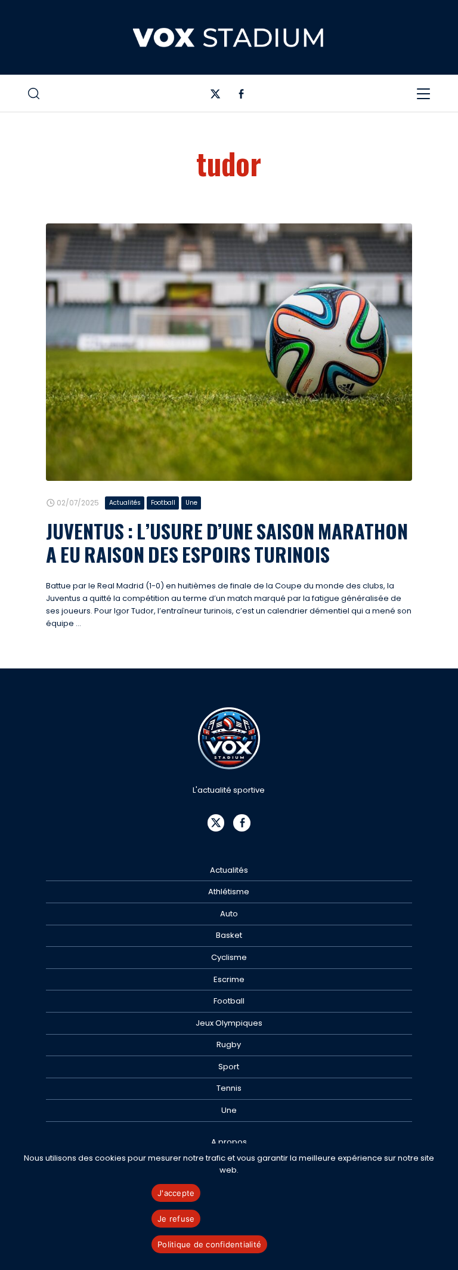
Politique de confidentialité (209, 1244)
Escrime (229, 979)
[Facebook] (241, 96)
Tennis (229, 1088)
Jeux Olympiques (229, 1023)
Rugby (228, 1044)
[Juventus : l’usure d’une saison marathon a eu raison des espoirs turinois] (229, 352)
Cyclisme (229, 957)
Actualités (125, 502)
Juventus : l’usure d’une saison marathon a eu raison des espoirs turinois (227, 542)
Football (163, 502)
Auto (229, 913)
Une (191, 502)
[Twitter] (215, 96)
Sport (228, 1066)
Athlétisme (228, 891)
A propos (229, 1142)
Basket (229, 935)
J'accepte (175, 1193)
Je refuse (175, 1218)
